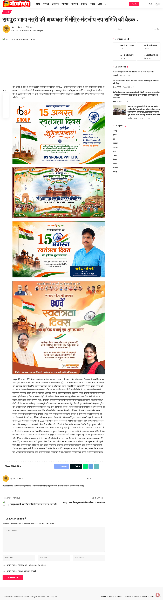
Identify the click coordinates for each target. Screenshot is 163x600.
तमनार (115, 155)
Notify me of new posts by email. (21, 571)
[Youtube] (148, 56)
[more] (105, 4)
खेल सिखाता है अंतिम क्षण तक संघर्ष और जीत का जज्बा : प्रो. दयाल (133, 72)
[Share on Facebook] (124, 29)
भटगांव (115, 163)
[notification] (143, 4)
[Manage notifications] (158, 595)
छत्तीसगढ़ (115, 147)
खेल (114, 139)
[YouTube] (101, 478)
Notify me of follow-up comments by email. (26, 565)
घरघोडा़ (130, 118)
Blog (7, 12)
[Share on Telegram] (136, 29)
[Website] (94, 478)
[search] (146, 4)
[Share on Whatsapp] (132, 29)
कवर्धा (119, 87)
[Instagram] (104, 478)
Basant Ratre (16, 27)
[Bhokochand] (17, 4)
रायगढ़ (135, 118)
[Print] (144, 29)
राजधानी (115, 75)
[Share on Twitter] (128, 29)
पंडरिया (115, 159)
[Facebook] (98, 478)
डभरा (114, 151)
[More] (148, 29)
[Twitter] (148, 46)
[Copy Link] (140, 29)
